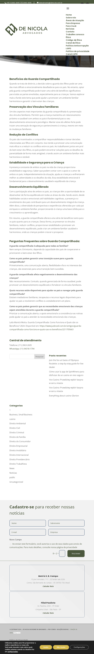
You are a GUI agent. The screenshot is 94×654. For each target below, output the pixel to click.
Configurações (79, 647)
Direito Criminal (16, 432)
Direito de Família (17, 437)
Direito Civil (14, 428)
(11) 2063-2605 (26, 3)
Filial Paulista (48, 602)
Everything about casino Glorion (64, 395)
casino (12, 419)
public (12, 477)
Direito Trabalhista (18, 464)
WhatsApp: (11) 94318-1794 (21, 348)
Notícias (13, 473)
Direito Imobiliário (17, 450)
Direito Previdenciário (19, 459)
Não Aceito (61, 647)
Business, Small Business (20, 414)
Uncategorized (16, 482)
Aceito (45, 647)
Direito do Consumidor (20, 441)
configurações (13, 652)
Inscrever (76, 553)
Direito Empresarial (18, 446)
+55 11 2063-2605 (12, 3)
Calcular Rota (48, 613)
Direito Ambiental (17, 423)
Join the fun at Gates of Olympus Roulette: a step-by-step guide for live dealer (66, 364)
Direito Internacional (19, 455)
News (11, 468)
